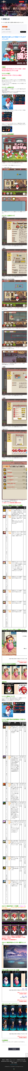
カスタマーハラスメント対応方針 (21, 1061)
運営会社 (3, 1059)
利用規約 (7, 1059)
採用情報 (15, 1062)
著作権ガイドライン (12, 1061)
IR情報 (12, 1062)
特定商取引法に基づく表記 (21, 1059)
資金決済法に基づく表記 (5, 1061)
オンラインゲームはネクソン (14, 1064)
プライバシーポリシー (13, 1059)
